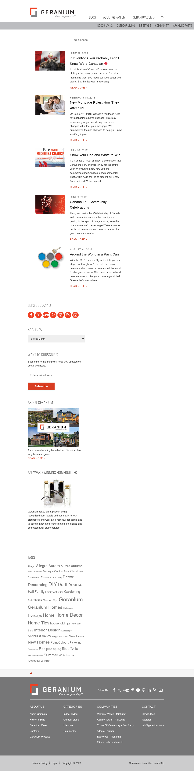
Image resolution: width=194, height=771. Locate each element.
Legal (54, 763)
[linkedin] (149, 690)
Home (49, 615)
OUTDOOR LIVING (126, 25)
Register (146, 719)
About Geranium (39, 713)
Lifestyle (68, 725)
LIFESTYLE (145, 25)
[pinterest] (53, 315)
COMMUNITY (162, 25)
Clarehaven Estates (38, 577)
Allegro (31, 566)
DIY (52, 584)
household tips (60, 623)
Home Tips (38, 623)
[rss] (68, 315)
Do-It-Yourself (71, 584)
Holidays (35, 615)
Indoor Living (70, 713)
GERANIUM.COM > (144, 17)
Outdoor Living (71, 719)
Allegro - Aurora (105, 730)
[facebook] (31, 315)
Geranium (71, 599)
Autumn (77, 566)
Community (56, 577)
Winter (45, 661)
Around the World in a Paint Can (94, 254)
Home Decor (69, 615)
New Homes (39, 642)
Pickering (75, 642)
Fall (31, 591)
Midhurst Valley (39, 636)
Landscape (66, 631)
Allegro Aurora (48, 565)
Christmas (76, 571)
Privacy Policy (40, 763)
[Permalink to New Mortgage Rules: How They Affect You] (50, 105)
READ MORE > (78, 87)
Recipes (45, 649)
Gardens (35, 600)
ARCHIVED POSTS (182, 25)
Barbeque (48, 571)
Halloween (68, 608)
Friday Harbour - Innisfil (110, 742)
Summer (51, 655)
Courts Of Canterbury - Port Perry (115, 725)
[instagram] (60, 315)
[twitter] (38, 315)
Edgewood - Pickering (109, 736)
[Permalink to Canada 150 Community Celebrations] (50, 204)
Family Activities (54, 592)
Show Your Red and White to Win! (95, 155)
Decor (68, 576)
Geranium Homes (45, 607)
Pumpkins (33, 649)
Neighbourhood (60, 636)
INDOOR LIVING (105, 25)
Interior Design (47, 629)
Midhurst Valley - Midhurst (111, 713)
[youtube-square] (46, 315)
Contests (35, 730)
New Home (76, 636)
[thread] (143, 690)
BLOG (92, 17)
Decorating (38, 584)
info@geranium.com (153, 725)
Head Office (148, 713)
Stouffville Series (35, 656)
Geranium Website (40, 736)
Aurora (65, 566)
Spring (57, 649)
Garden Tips (50, 600)
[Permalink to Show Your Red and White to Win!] (50, 158)
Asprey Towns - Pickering (111, 719)
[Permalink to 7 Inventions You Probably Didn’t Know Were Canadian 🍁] (50, 61)
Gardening (72, 592)
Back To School (35, 571)
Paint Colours (60, 642)
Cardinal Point (62, 571)
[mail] (75, 315)
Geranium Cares (39, 725)
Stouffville (70, 648)
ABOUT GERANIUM (114, 17)
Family (39, 591)
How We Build (37, 719)
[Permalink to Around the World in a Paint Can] (50, 258)
